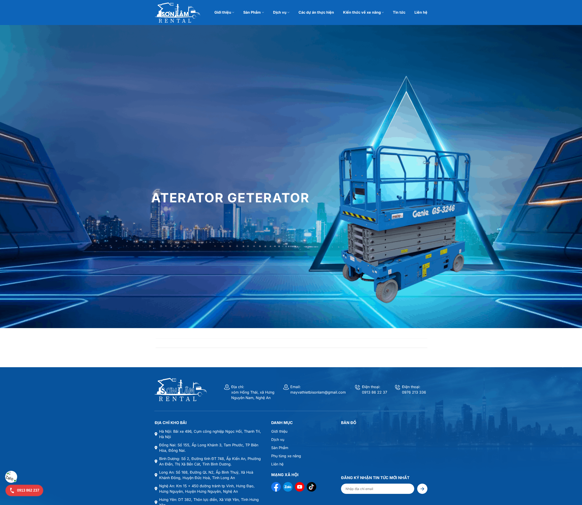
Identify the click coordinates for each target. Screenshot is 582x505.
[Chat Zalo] (11, 476)
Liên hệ (420, 12)
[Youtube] (299, 487)
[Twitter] (288, 487)
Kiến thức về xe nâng (362, 12)
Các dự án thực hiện (316, 12)
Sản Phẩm (252, 12)
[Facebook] (276, 487)
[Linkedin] (311, 487)
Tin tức (399, 12)
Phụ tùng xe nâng (286, 456)
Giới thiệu (222, 12)
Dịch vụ (279, 12)
